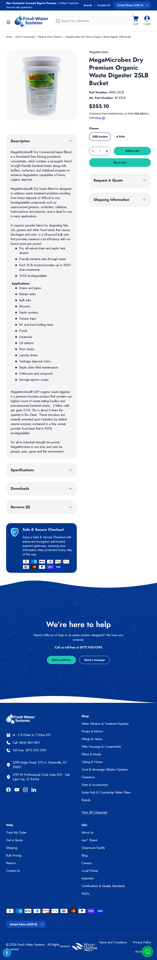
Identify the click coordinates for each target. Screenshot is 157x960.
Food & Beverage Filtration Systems (105, 769)
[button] (135, 21)
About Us (87, 832)
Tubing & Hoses (92, 762)
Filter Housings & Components (101, 746)
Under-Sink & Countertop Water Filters (106, 792)
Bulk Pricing (13, 855)
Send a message (94, 660)
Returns (11, 863)
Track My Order (16, 832)
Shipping (11, 848)
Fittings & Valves (92, 739)
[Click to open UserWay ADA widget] (6, 952)
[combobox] (91, 21)
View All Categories (94, 812)
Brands (88, 5)
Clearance (88, 777)
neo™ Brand (89, 840)
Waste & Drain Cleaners (50, 37)
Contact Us (103, 5)
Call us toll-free (61, 660)
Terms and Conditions (113, 942)
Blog (84, 855)
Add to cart (132, 151)
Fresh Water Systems (31, 944)
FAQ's (85, 893)
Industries (88, 878)
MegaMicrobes (99, 52)
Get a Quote (14, 840)
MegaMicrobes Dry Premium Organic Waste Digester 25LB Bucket (98, 37)
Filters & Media (91, 754)
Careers (87, 863)
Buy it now (120, 162)
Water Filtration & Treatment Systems (105, 724)
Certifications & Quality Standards (103, 886)
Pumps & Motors (92, 731)
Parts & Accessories (25, 37)
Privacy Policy (142, 942)
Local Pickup (90, 871)
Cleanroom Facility (93, 848)
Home (9, 37)
